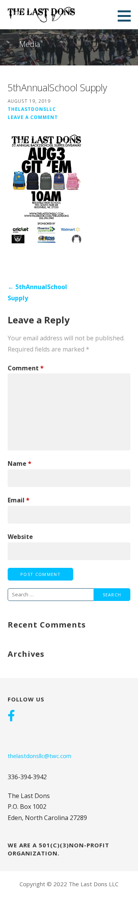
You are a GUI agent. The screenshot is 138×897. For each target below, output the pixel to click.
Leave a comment (33, 117)
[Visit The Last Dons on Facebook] (11, 716)
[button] (127, 16)
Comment (26, 368)
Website (20, 536)
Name (19, 463)
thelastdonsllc (32, 109)
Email (19, 500)
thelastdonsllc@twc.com (39, 756)
